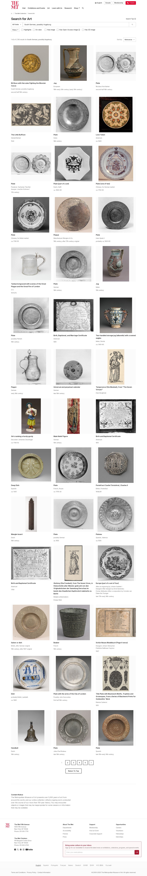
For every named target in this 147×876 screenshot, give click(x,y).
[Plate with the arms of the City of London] (74, 673)
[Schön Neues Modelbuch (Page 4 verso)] (116, 622)
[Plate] (116, 63)
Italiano (70, 865)
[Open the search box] (83, 8)
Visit (23, 8)
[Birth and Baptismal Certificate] (116, 416)
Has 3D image (90, 30)
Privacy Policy (31, 872)
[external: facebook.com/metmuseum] (15, 849)
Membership (118, 3)
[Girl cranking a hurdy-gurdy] (31, 416)
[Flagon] (31, 367)
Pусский (108, 865)
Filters (14, 30)
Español (46, 865)
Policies (65, 834)
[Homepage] (15, 5)
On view (38, 30)
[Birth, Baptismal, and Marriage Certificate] (74, 315)
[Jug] (74, 63)
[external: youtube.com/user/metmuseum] (29, 849)
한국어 (92, 865)
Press (65, 837)
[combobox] (76, 24)
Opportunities (121, 824)
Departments (67, 827)
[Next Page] (91, 762)
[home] (12, 13)
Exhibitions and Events (36, 8)
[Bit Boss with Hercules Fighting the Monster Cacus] (31, 63)
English (38, 865)
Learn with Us (57, 8)
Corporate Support (95, 834)
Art (48, 8)
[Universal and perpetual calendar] (74, 367)
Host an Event (94, 830)
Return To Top (73, 771)
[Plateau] (116, 514)
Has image (51, 30)
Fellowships (120, 834)
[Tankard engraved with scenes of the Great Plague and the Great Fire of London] (31, 264)
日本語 (85, 865)
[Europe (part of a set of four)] (116, 563)
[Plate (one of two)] (116, 163)
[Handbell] (31, 728)
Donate (108, 3)
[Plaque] (74, 215)
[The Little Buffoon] (31, 114)
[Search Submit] (132, 24)
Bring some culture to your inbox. (78, 845)
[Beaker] (74, 622)
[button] (79, 30)
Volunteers (119, 830)
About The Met (68, 824)
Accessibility (67, 830)
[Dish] (31, 673)
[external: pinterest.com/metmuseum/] (21, 849)
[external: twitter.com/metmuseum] (18, 849)
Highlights (27, 30)
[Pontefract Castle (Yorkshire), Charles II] (116, 465)
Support (92, 824)
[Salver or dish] (31, 622)
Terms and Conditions (18, 872)
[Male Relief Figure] (74, 416)
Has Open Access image (68, 30)
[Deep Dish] (31, 465)
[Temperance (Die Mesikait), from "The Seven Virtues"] (116, 367)
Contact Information (43, 872)
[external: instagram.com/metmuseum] (23, 849)
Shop (76, 8)
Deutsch (78, 865)
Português (54, 865)
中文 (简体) (99, 865)
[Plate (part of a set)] (74, 163)
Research (68, 8)
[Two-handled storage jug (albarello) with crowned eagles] (116, 315)
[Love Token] (116, 114)
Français (63, 865)
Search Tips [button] (130, 19)
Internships (119, 837)
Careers (118, 827)
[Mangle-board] (31, 514)
